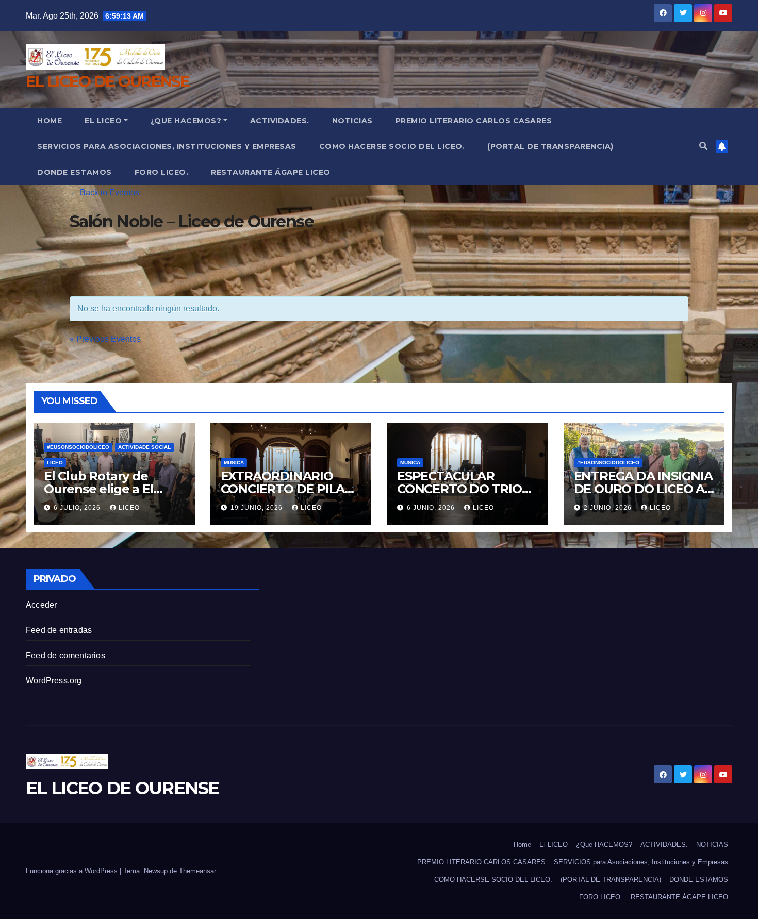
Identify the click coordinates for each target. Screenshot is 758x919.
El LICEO (103, 120)
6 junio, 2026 (432, 507)
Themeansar (197, 871)
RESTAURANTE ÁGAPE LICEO (271, 172)
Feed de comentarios (65, 655)
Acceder (41, 604)
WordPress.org (54, 680)
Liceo (55, 462)
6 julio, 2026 (78, 507)
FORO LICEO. (162, 172)
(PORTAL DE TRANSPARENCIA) (550, 146)
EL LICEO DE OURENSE (108, 81)
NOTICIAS (352, 120)
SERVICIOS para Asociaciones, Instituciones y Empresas (166, 146)
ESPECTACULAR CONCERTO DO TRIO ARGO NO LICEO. (459, 489)
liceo (129, 507)
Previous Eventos (105, 339)
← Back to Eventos (104, 192)
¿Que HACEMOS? (186, 120)
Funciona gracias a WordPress (73, 871)
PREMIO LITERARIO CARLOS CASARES (474, 120)
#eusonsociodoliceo (78, 447)
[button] (703, 146)
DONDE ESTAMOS (74, 172)
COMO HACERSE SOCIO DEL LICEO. (392, 146)
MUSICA (234, 462)
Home (49, 120)
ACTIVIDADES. (279, 120)
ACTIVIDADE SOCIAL (144, 447)
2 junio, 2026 (609, 507)
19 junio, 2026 (257, 507)
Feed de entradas (59, 630)
